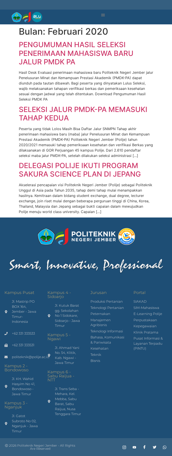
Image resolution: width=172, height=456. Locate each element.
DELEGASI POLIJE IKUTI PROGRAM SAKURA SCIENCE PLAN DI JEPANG (80, 169)
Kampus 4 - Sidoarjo (59, 294)
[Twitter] (153, 447)
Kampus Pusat (19, 292)
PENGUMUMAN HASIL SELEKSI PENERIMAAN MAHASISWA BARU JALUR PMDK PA (76, 53)
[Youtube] (132, 447)
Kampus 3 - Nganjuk (16, 405)
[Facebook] (143, 447)
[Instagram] (122, 447)
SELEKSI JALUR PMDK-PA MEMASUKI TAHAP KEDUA (83, 113)
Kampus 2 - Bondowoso (16, 367)
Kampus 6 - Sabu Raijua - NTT (60, 375)
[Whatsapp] (163, 447)
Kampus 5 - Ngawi (59, 336)
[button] (103, 15)
